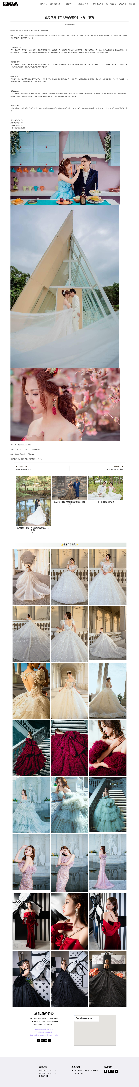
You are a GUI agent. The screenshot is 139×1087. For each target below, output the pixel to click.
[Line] (38, 1040)
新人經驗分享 (70, 24)
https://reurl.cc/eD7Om (24, 445)
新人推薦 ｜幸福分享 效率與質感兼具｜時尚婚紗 (69, 503)
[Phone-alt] (49, 1040)
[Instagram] (45, 1040)
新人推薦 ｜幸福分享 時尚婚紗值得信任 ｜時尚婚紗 (33, 529)
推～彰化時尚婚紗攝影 (106, 502)
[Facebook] (42, 1040)
